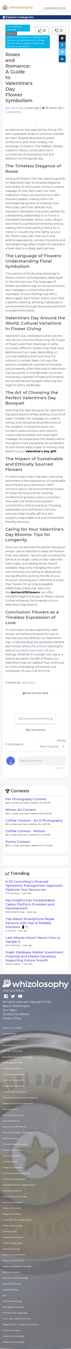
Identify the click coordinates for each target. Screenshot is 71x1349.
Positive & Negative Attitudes (17, 1266)
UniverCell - (11, 930)
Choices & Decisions (12, 1068)
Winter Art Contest (20, 810)
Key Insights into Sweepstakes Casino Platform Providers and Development (30, 904)
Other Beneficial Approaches (17, 1219)
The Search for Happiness (15, 1313)
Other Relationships (12, 1225)
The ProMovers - (13, 945)
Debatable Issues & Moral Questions (20, 1097)
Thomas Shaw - (13, 893)
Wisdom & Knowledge (13, 1342)
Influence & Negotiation (14, 1179)
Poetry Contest (17, 842)
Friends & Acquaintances (15, 1144)
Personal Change (11, 1249)
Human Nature (10, 1161)
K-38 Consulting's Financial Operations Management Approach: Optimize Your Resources (34, 886)
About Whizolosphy (16, 1006)
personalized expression (27, 650)
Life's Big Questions (12, 1190)
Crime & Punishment (13, 1080)
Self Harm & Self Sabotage (15, 1278)
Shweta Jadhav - (14, 964)
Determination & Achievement (18, 1103)
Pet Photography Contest (26, 799)
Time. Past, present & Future (17, 1318)
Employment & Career (14, 1115)
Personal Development (14, 1254)
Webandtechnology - (16, 912)
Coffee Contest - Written (25, 831)
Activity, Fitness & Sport (14, 1039)
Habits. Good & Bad (12, 1150)
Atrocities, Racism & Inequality (18, 1057)
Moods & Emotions (12, 1214)
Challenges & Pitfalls (13, 1062)
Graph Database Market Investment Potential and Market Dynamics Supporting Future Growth (34, 956)
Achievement (9, 1033)
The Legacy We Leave (13, 1307)
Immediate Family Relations (17, 1173)
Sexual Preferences (12, 1283)
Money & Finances (11, 1208)
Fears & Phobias (10, 1138)
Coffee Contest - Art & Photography (34, 820)
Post (59, 768)
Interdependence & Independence (19, 1185)
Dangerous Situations (13, 1086)
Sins (5, 1295)
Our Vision (10, 1010)
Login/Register (54, 8)
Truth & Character (12, 1330)
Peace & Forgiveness (12, 1243)
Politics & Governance (13, 1260)
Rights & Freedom (11, 1272)
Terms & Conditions (16, 1014)
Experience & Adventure (14, 1126)
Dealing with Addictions (14, 1091)
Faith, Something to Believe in (17, 1132)
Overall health (10, 1231)
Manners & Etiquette (13, 1202)
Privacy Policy (12, 1018)
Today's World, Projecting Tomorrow (21, 1324)
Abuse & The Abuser (12, 1027)
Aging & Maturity (11, 1045)
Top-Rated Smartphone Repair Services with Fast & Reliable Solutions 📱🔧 (30, 923)
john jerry (12, 108)
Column (11, 33)
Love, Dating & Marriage (14, 28)
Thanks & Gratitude (12, 1301)
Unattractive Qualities (13, 1336)
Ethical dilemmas (11, 1121)
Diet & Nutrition (10, 1109)
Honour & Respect (11, 1155)
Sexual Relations (11, 1289)
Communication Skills (14, 1074)
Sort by (61, 740)
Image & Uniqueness (13, 1167)
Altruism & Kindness (12, 1051)
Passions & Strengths (13, 1237)
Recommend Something (35, 718)
